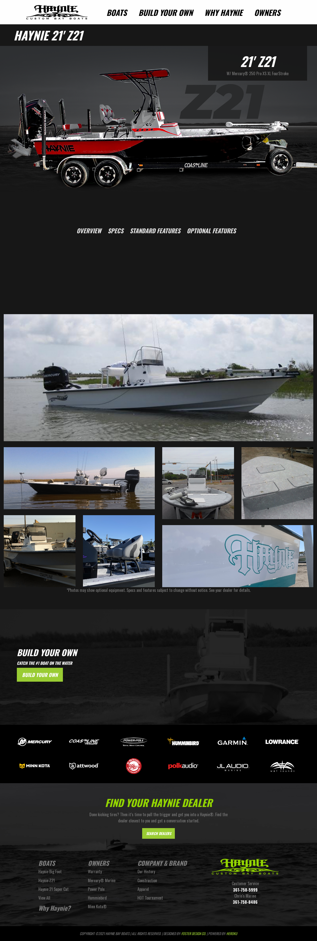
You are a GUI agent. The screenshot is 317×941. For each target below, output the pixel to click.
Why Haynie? (54, 907)
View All (44, 898)
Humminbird (97, 898)
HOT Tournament (150, 898)
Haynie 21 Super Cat (53, 889)
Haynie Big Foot (50, 871)
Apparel (143, 889)
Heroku (231, 933)
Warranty (95, 871)
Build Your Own (165, 12)
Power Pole (96, 889)
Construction (147, 880)
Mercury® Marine (101, 880)
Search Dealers (158, 833)
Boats (116, 12)
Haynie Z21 (46, 880)
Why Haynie (223, 12)
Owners (267, 12)
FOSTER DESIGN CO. (193, 933)
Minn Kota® (97, 906)
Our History (146, 871)
